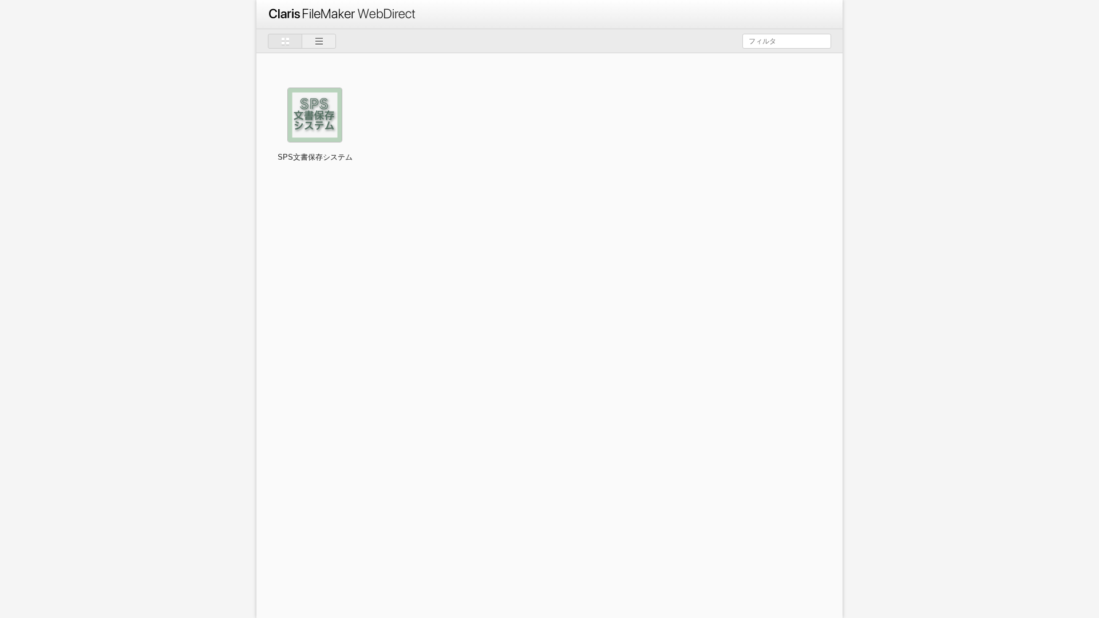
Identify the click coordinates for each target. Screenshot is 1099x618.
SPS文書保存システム (315, 157)
